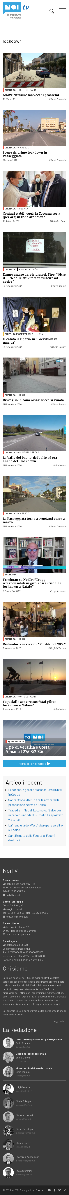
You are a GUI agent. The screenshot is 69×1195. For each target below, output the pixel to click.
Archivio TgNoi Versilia (33, 763)
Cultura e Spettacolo (19, 334)
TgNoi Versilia (16, 741)
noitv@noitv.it (12, 894)
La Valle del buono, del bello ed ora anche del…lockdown (30, 459)
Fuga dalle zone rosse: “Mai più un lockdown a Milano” (29, 703)
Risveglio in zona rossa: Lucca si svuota (33, 400)
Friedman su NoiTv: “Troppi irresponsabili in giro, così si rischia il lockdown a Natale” (33, 583)
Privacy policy (27, 1190)
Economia (11, 574)
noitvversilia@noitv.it (16, 916)
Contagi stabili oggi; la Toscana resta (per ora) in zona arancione (31, 215)
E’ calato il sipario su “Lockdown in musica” (30, 340)
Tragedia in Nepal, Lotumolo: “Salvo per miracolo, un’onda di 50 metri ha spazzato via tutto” (35, 814)
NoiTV (14, 1190)
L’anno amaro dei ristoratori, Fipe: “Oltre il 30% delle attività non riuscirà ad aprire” (34, 278)
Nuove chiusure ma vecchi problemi (31, 95)
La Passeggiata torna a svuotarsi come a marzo (34, 520)
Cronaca (10, 90)
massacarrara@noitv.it (17, 934)
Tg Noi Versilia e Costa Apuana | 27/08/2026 (27, 749)
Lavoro (23, 269)
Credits (39, 1190)
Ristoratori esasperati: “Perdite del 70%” (34, 644)
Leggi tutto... (59, 1021)
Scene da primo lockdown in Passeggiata (25, 154)
